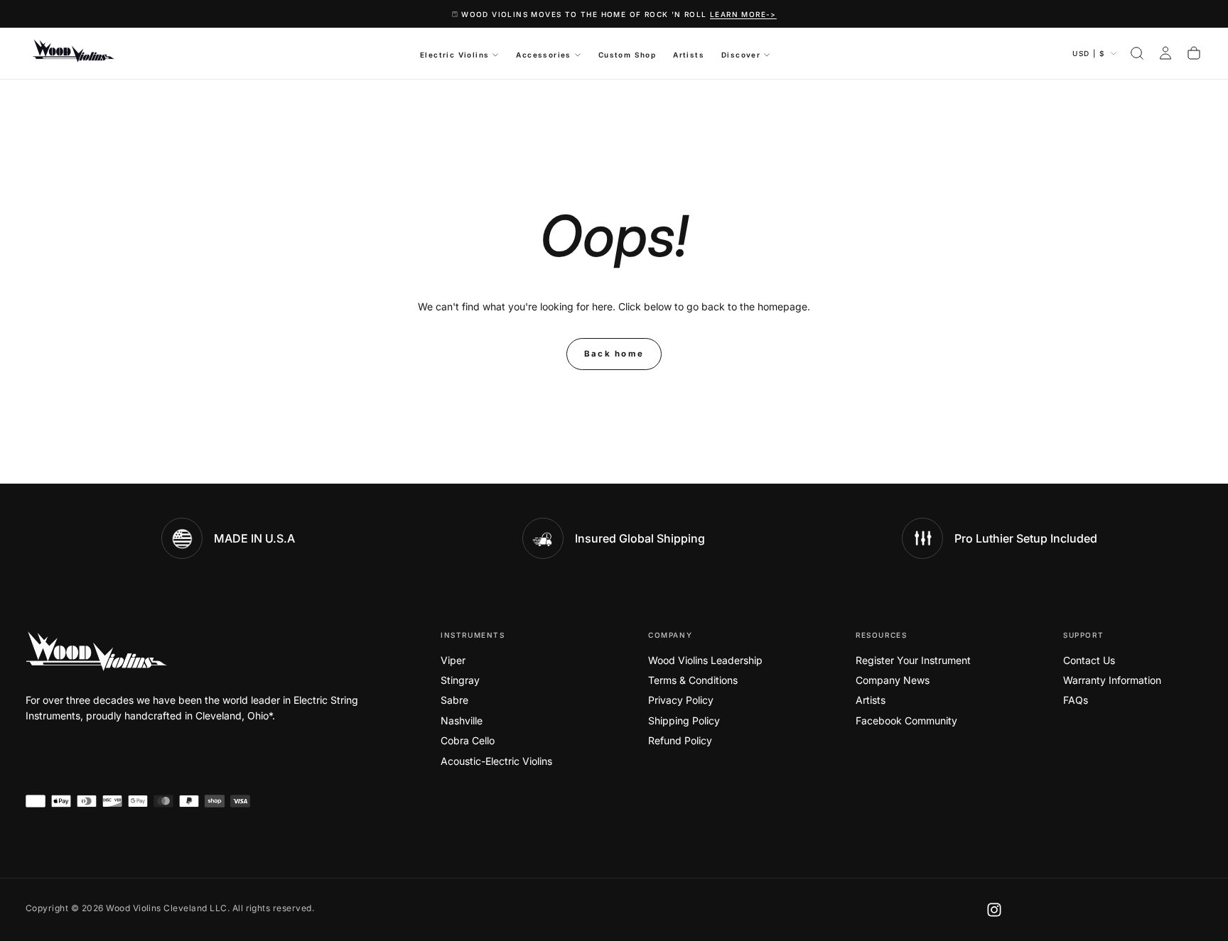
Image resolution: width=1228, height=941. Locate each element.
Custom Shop (627, 54)
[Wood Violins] (97, 651)
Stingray (460, 680)
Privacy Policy (680, 700)
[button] (1137, 53)
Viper (453, 660)
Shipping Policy (684, 720)
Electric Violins (454, 54)
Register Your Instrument (913, 660)
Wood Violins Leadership (705, 660)
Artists (688, 54)
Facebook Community (906, 720)
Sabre (454, 700)
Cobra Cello (468, 740)
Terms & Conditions (693, 680)
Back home (614, 354)
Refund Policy (680, 740)
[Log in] (1165, 53)
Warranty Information (1112, 680)
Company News (893, 680)
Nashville (462, 720)
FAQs (1075, 700)
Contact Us (1089, 660)
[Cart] (1193, 53)
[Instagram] (994, 909)
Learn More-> (743, 14)
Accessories (543, 54)
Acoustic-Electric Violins (496, 761)
